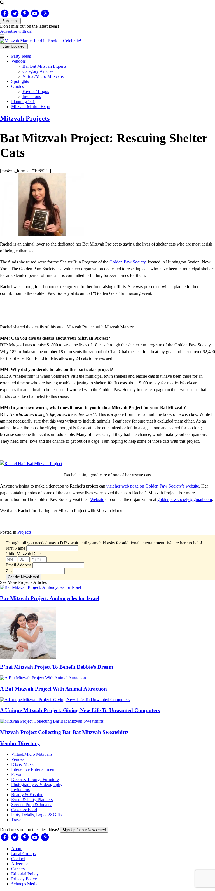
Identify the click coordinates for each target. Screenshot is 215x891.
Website (97, 499)
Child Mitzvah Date (23, 553)
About (16, 848)
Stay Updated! (13, 46)
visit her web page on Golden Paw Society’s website (152, 486)
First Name (15, 548)
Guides (17, 86)
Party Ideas (21, 56)
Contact (18, 858)
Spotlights (20, 81)
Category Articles (37, 71)
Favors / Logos (35, 91)
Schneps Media (24, 883)
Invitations (31, 96)
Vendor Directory (20, 743)
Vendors (18, 61)
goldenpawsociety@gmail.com (184, 499)
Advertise (19, 863)
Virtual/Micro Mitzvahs (43, 76)
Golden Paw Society (127, 262)
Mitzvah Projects (25, 118)
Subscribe (10, 21)
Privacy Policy (24, 878)
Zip (9, 570)
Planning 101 (23, 101)
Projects (24, 532)
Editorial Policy (25, 873)
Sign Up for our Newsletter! (84, 830)
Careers (18, 868)
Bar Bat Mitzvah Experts (44, 66)
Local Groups (23, 853)
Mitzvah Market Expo (30, 106)
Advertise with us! (16, 31)
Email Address (18, 565)
